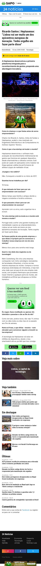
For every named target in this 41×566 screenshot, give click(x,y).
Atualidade (15, 400)
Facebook (25, 510)
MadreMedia (6, 50)
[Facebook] (21, 551)
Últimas (6, 456)
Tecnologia (29, 50)
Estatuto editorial (17, 557)
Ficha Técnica (6, 557)
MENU (19, 3)
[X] (33, 551)
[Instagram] (8, 551)
